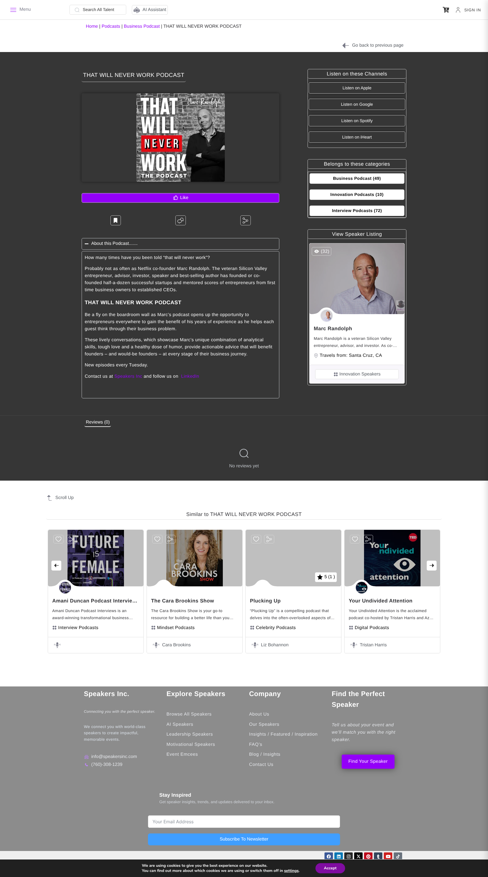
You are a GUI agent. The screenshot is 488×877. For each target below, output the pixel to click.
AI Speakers (180, 724)
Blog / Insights (264, 754)
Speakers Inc (128, 376)
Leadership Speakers (190, 734)
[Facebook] (328, 856)
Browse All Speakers (189, 714)
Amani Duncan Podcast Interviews (95, 601)
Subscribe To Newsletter (244, 839)
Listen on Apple (357, 88)
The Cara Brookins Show (182, 601)
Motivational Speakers (191, 744)
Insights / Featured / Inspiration (283, 734)
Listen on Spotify (357, 120)
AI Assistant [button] (154, 9)
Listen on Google (357, 104)
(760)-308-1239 (106, 764)
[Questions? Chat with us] (180, 220)
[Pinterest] (368, 856)
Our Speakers (264, 724)
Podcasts (111, 26)
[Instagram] (348, 856)
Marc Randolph (333, 328)
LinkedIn (190, 376)
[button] (446, 9)
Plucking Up (265, 601)
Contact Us (261, 764)
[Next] (432, 566)
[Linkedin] (338, 856)
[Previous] (56, 566)
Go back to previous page (378, 45)
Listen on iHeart (357, 137)
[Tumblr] (378, 856)
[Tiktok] (398, 856)
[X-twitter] (358, 856)
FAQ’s (255, 744)
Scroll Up (64, 497)
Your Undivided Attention (381, 601)
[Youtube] (388, 856)
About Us (259, 714)
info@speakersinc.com (114, 756)
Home (92, 26)
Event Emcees (183, 754)
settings (291, 870)
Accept (330, 868)
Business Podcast (142, 26)
